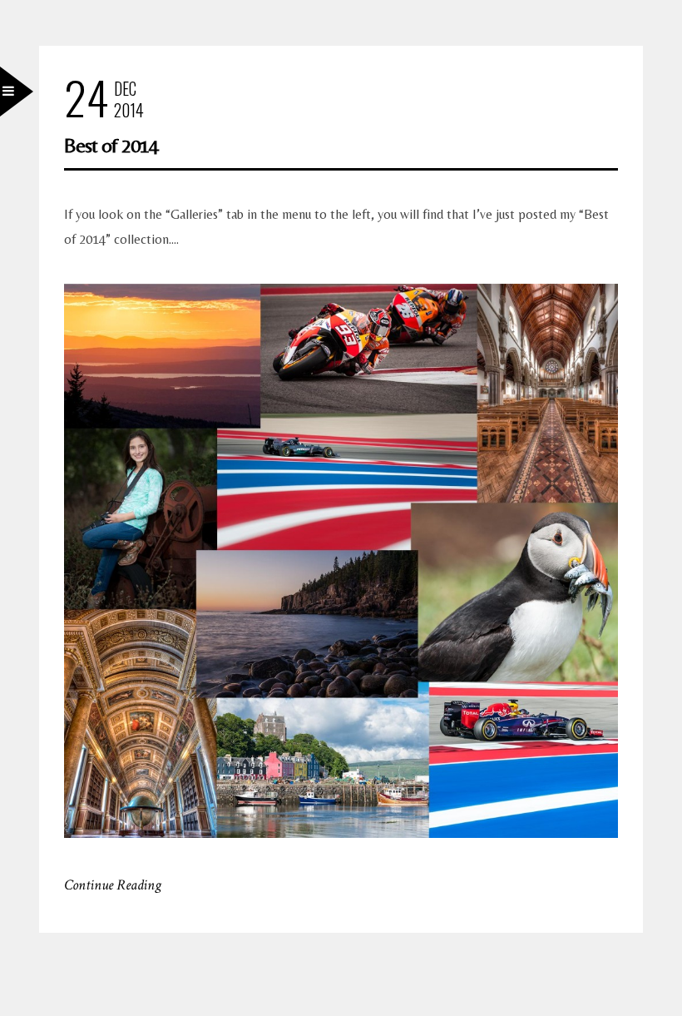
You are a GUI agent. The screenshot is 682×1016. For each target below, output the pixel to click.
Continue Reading (112, 885)
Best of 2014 (111, 145)
